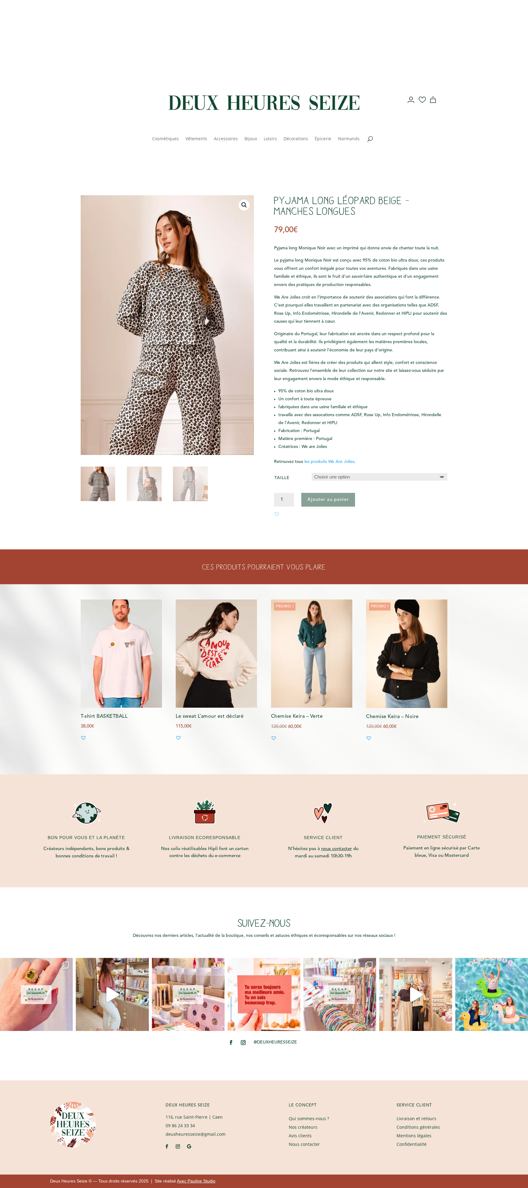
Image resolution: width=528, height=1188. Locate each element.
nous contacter (336, 849)
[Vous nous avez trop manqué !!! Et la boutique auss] (112, 994)
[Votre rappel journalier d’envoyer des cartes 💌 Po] (264, 994)
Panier (434, 105)
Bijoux (250, 139)
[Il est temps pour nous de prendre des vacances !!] (491, 994)
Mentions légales (414, 1135)
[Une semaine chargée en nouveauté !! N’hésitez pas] (339, 994)
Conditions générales (418, 1127)
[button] (244, 205)
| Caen (194, 1117)
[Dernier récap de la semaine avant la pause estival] (188, 994)
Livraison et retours (416, 1118)
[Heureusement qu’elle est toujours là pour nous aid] (415, 994)
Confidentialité (412, 1144)
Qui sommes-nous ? (309, 1118)
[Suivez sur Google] (189, 1146)
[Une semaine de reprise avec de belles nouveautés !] (36, 994)
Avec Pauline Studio (196, 1181)
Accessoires (226, 139)
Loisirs (270, 139)
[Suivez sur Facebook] (104, 100)
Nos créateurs (303, 1127)
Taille (282, 478)
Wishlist (422, 105)
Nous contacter (304, 1144)
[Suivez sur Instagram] (116, 100)
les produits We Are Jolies (329, 462)
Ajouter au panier (328, 499)
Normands (349, 139)
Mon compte (411, 105)
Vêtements (196, 139)
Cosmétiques (165, 139)
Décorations (296, 139)
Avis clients (300, 1135)
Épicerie (323, 139)
